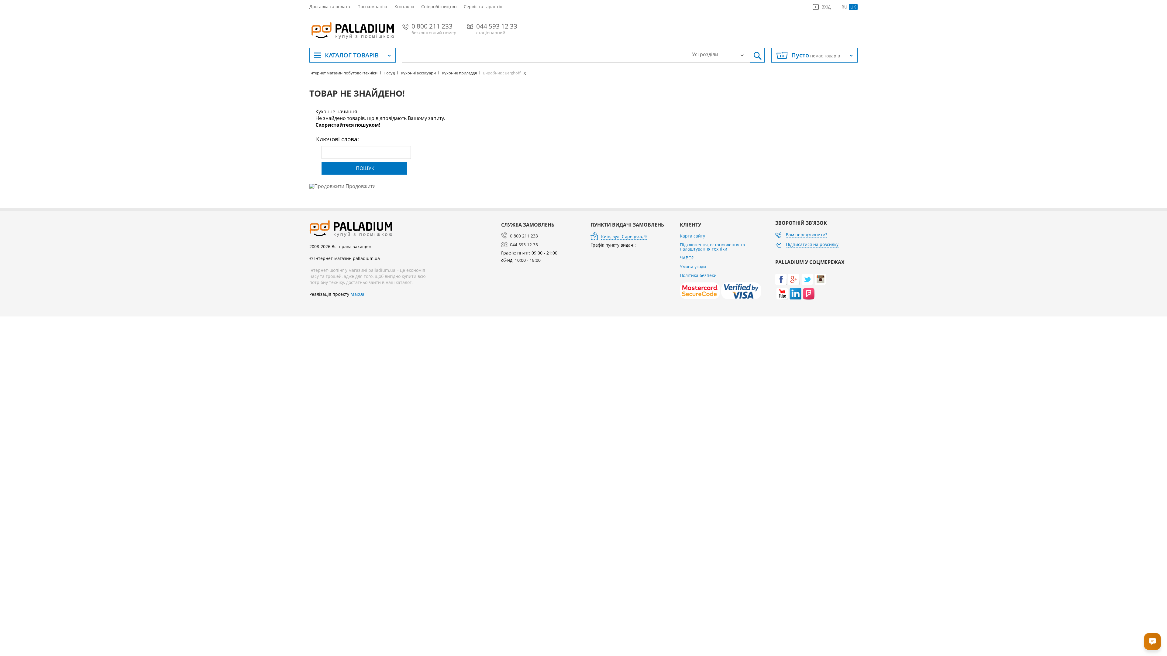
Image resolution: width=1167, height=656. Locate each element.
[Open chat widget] (1152, 641)
